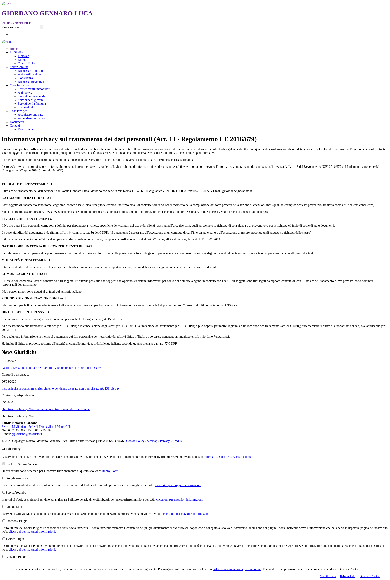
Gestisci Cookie (370, 576)
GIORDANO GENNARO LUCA (47, 13)
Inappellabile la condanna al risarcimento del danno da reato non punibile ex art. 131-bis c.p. (61, 388)
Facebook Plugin (16, 521)
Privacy (165, 441)
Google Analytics (17, 478)
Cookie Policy (135, 441)
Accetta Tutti (328, 576)
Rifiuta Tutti (347, 576)
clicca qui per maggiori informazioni (178, 485)
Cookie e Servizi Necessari (23, 464)
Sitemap (152, 441)
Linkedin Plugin (16, 556)
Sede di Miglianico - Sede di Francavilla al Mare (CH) (36, 426)
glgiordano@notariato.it (27, 434)
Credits (177, 441)
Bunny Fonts (110, 471)
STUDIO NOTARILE (16, 23)
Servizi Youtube (16, 492)
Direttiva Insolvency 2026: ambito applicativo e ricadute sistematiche (46, 409)
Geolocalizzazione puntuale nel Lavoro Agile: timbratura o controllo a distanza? (53, 367)
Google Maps (14, 506)
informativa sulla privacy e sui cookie (237, 569)
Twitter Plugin (15, 539)
